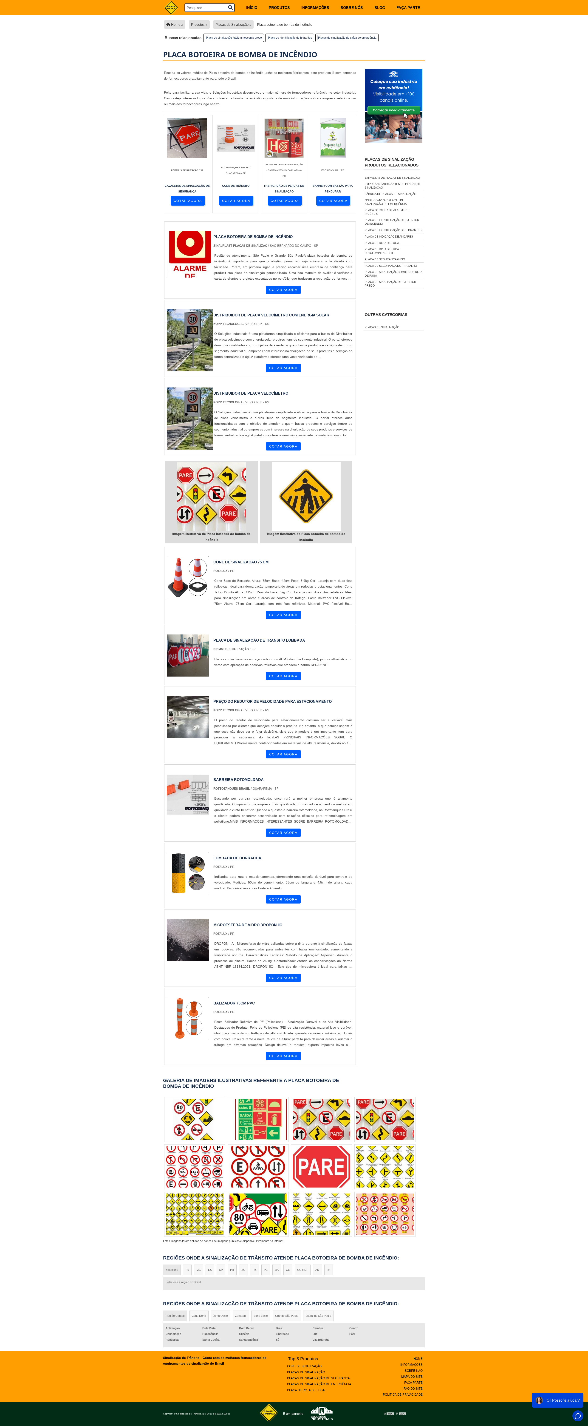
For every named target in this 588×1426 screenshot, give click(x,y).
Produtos (279, 8)
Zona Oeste (220, 1315)
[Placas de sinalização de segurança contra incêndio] (194, 1167)
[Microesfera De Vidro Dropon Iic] (188, 958)
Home (418, 1358)
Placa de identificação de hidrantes (290, 37)
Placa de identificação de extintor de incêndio (392, 221)
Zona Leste (261, 1315)
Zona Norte (199, 1315)
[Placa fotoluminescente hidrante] (258, 1119)
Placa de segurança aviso (385, 259)
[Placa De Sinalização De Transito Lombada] (188, 674)
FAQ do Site (413, 1388)
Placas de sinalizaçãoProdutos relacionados (391, 162)
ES (210, 1269)
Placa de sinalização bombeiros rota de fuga (393, 273)
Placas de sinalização (382, 327)
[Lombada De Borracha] (188, 891)
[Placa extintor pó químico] (385, 1167)
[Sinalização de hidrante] (385, 1214)
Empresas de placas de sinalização (392, 177)
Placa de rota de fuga (382, 243)
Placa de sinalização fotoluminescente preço (234, 37)
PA (328, 1269)
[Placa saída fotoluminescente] (321, 1214)
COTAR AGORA (188, 201)
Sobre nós (352, 8)
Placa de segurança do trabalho (391, 265)
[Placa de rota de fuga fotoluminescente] (258, 1214)
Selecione (172, 1269)
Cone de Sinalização (304, 1366)
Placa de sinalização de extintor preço (390, 283)
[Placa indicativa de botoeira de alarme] (258, 1167)
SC (243, 1269)
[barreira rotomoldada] (188, 813)
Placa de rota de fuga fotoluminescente (382, 251)
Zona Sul (240, 1315)
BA (277, 1269)
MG (198, 1269)
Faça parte (408, 8)
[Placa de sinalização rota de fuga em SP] (194, 1214)
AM (317, 1269)
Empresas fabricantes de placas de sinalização (393, 185)
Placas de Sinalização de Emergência (319, 1384)
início (251, 8)
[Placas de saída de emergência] (321, 1167)
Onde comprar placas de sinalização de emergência (386, 202)
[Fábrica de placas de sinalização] (321, 1119)
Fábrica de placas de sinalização (390, 194)
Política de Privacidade (403, 1394)
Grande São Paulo (286, 1315)
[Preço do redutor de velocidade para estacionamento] (188, 735)
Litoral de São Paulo (318, 1315)
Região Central (175, 1315)
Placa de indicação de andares (389, 236)
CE (288, 1269)
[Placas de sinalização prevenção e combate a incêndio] (194, 1119)
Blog (379, 8)
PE (266, 1269)
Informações (315, 8)
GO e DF (302, 1269)
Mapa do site (412, 1376)
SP (221, 1269)
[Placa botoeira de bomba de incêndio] (211, 496)
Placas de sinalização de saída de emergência (347, 37)
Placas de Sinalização (306, 1372)
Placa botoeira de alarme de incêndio (387, 212)
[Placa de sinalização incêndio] (385, 1119)
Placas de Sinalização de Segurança (318, 1378)
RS (255, 1269)
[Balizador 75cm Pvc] (188, 1037)
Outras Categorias (386, 315)
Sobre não (414, 1370)
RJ (187, 1269)
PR (232, 1269)
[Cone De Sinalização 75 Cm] (188, 595)
